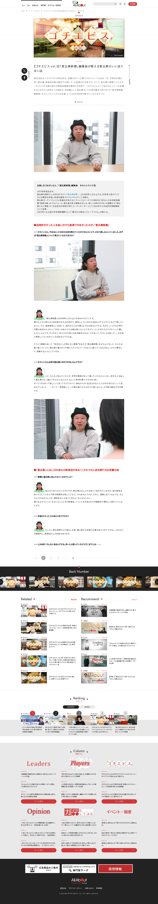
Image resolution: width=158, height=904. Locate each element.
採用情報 (99, 888)
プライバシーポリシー (75, 888)
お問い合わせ (89, 888)
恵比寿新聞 (72, 194)
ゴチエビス (79, 15)
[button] (156, 582)
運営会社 (63, 888)
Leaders (85, 604)
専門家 (43, 5)
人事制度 (85, 621)
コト (28, 5)
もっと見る (39, 801)
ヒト (23, 5)
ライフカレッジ (26, 714)
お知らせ (35, 5)
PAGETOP (129, 82)
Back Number (118, 55)
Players (85, 654)
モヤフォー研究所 (54, 5)
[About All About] (79, 3)
